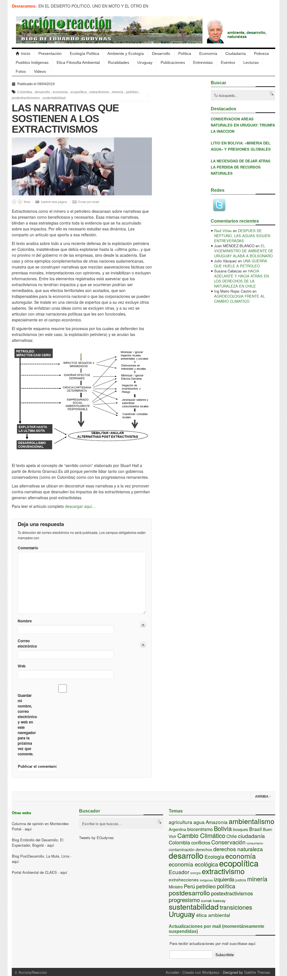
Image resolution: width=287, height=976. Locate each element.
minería (117, 92)
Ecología (214, 856)
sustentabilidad (54, 98)
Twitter (219, 205)
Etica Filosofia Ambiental (78, 62)
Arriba (263, 796)
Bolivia (223, 828)
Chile (231, 836)
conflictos (200, 842)
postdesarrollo (189, 892)
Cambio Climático (201, 835)
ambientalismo (251, 821)
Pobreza (261, 53)
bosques (240, 829)
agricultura (180, 821)
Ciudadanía (235, 53)
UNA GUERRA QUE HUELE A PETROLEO (240, 263)
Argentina (177, 829)
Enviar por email (88, 202)
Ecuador (179, 871)
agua (199, 821)
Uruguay (144, 62)
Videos (40, 71)
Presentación (50, 53)
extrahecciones (184, 879)
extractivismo (99, 92)
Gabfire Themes (257, 972)
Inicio (25, 53)
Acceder (172, 972)
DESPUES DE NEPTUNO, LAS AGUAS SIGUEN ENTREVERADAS (242, 235)
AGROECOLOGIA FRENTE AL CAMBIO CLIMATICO (239, 298)
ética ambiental (213, 914)
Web (22, 666)
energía (195, 873)
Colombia (24, 92)
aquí (28, 829)
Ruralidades (118, 62)
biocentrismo (200, 829)
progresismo (184, 899)
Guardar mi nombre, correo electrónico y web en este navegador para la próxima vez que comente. (27, 724)
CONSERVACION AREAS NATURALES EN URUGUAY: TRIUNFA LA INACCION (243, 125)
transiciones (236, 907)
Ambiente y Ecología (125, 53)
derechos (204, 849)
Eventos (228, 62)
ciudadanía (251, 836)
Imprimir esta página (54, 202)
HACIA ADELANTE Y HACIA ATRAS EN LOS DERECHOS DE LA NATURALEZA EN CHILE (241, 278)
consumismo (255, 843)
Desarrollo (161, 53)
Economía (208, 53)
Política (184, 53)
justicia (240, 879)
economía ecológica (193, 864)
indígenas (206, 880)
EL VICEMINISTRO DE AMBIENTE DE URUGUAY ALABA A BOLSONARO (243, 250)
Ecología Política (84, 53)
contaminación (182, 849)
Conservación (228, 842)
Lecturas (251, 62)
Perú (189, 886)
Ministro (176, 886)
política (226, 886)
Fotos (21, 71)
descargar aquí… (80, 506)
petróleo (132, 92)
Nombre (25, 621)
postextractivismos (26, 98)
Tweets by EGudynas (96, 837)
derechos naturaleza (238, 849)
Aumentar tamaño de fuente (20, 201)
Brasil (255, 828)
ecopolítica (78, 92)
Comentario (27, 547)
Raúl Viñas (223, 230)
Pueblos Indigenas (32, 62)
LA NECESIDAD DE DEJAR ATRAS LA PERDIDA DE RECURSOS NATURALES (240, 167)
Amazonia (217, 821)
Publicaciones (173, 62)
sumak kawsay (213, 900)
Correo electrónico (27, 643)
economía (60, 92)
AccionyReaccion (31, 972)
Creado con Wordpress (200, 972)
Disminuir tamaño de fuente (14, 201)
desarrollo (42, 92)
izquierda (224, 879)
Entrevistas (203, 62)
